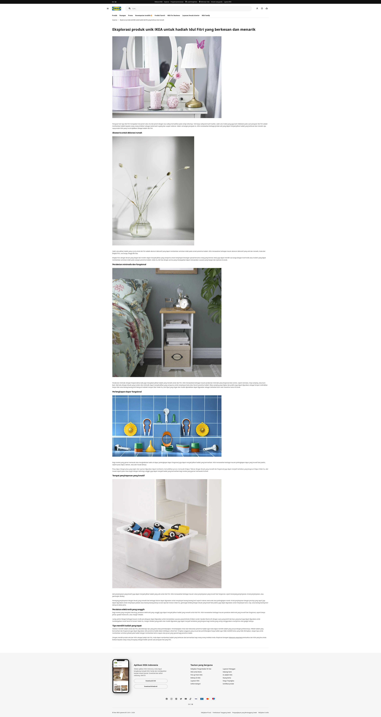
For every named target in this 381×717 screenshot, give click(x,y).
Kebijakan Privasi (206, 712)
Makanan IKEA (159, 2)
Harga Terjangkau (228, 681)
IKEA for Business (173, 15)
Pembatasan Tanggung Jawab (222, 712)
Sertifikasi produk (228, 684)
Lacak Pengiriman (192, 2)
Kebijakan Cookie (263, 712)
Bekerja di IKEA (195, 678)
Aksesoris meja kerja (235, 637)
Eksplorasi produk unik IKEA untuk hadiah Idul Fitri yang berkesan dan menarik (142, 20)
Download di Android (150, 686)
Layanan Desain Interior (190, 15)
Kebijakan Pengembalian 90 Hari (200, 669)
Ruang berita (227, 678)
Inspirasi (166, 2)
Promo (130, 15)
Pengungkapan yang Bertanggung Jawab (244, 712)
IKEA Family (206, 15)
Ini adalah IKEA (227, 675)
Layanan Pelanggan (229, 669)
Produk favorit (160, 15)
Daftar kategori (195, 684)
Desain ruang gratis (216, 2)
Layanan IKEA (227, 2)
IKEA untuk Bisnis (196, 672)
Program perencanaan (177, 2)
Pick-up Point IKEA (196, 675)
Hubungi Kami (227, 672)
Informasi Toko (205, 2)
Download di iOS (151, 681)
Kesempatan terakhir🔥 (143, 15)
